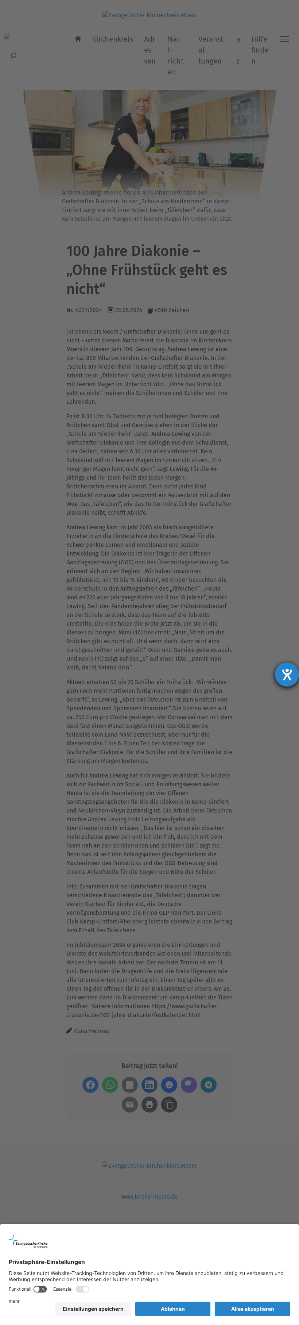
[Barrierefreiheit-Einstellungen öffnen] (287, 674)
